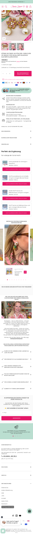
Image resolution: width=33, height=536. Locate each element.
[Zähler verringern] (3, 73)
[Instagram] (16, 516)
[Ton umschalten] (25, 262)
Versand (18, 61)
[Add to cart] (25, 272)
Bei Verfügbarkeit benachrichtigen (23, 73)
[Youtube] (20, 516)
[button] (2, 7)
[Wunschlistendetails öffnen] (24, 6)
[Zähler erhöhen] (9, 73)
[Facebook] (13, 516)
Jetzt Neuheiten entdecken (16, 1)
